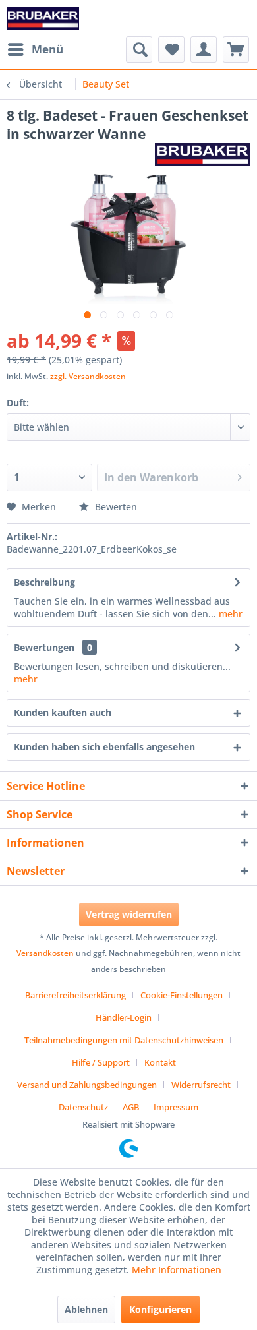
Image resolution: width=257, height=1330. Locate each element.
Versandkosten (45, 953)
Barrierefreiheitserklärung (75, 995)
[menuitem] (35, 49)
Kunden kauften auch (62, 712)
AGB (131, 1107)
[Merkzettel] (171, 49)
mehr (229, 613)
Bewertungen (44, 647)
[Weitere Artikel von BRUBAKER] (202, 154)
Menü (47, 49)
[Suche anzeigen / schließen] (139, 49)
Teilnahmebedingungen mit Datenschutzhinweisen (123, 1040)
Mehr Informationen (176, 1269)
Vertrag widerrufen (129, 914)
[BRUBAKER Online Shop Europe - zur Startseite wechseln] (43, 18)
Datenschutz (83, 1107)
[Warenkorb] (236, 49)
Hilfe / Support (101, 1062)
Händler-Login (124, 1017)
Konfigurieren (160, 1309)
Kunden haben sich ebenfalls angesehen (104, 747)
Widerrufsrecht (201, 1085)
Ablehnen (86, 1309)
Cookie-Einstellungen (181, 995)
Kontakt (160, 1062)
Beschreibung (44, 582)
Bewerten (114, 506)
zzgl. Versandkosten (88, 376)
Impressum (176, 1107)
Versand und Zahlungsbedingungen (87, 1085)
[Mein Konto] (203, 49)
